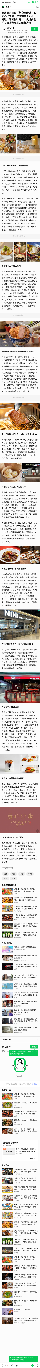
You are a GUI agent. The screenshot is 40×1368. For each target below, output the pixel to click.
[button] (5, 1365)
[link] (12, 1365)
